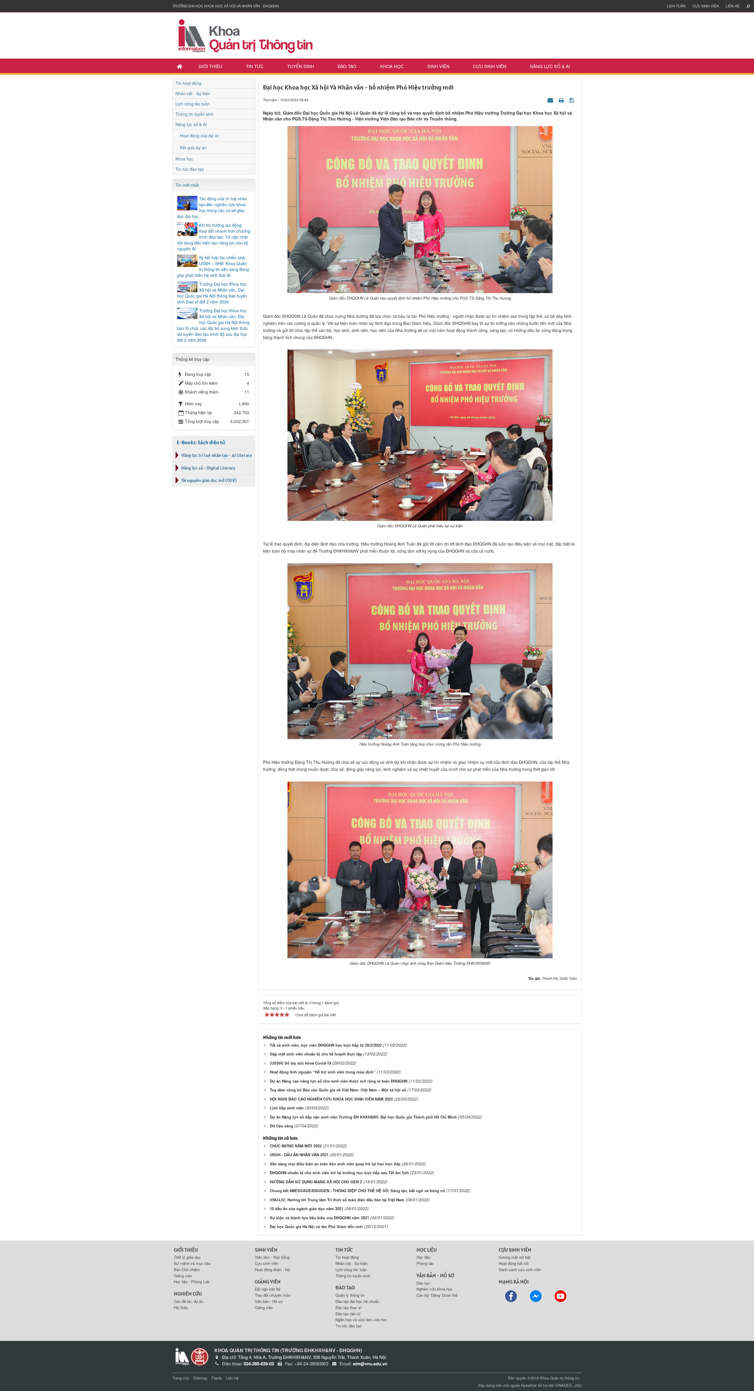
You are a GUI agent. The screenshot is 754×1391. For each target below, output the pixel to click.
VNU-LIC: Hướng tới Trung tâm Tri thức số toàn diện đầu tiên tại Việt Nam (337, 1199)
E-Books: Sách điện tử (201, 442)
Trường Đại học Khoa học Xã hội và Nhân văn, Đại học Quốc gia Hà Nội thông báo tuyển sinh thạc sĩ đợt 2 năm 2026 (212, 293)
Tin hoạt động (188, 83)
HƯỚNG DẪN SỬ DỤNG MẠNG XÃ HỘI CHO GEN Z (316, 1182)
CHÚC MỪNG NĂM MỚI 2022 (296, 1146)
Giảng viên (183, 1275)
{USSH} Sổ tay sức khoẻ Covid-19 (300, 1063)
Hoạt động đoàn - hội (272, 1269)
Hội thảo (181, 1307)
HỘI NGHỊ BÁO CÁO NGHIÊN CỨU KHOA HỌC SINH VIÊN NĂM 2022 (331, 1099)
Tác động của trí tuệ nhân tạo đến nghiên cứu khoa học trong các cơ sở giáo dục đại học (212, 207)
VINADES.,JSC (568, 1385)
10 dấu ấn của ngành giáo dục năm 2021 (306, 1208)
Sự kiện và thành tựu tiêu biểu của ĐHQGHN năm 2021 (319, 1217)
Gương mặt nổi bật (514, 1257)
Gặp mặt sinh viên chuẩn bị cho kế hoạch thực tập (316, 1054)
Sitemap (200, 1378)
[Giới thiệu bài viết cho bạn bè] (551, 100)
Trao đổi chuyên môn (272, 1295)
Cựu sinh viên (705, 5)
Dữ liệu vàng (281, 1126)
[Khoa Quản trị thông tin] (181, 1356)
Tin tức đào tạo (190, 169)
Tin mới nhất (187, 185)
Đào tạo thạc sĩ (348, 1307)
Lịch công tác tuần (193, 104)
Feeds (216, 1378)
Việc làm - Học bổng (272, 1257)
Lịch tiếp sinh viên (287, 1108)
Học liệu (423, 1257)
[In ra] (562, 100)
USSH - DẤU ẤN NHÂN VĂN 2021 (299, 1154)
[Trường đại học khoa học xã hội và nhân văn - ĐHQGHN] (200, 1356)
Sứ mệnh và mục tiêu (192, 1263)
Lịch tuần (676, 5)
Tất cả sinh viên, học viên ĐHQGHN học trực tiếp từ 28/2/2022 (326, 1045)
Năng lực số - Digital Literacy (208, 468)
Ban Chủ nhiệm (187, 1269)
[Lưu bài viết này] (572, 100)
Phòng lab (425, 1263)
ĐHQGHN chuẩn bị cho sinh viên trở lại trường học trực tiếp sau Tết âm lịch (339, 1172)
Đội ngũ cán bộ (267, 1289)
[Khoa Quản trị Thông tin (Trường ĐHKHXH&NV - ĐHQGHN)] (246, 35)
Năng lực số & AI (550, 66)
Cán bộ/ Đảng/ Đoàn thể (436, 1295)
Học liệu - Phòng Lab (191, 1281)
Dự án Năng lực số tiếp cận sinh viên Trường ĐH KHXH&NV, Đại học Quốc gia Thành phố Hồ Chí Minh (363, 1117)
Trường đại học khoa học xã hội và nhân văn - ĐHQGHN (225, 5)
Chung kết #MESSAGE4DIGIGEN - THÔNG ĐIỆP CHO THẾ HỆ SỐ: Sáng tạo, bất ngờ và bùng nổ (357, 1190)
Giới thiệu (210, 66)
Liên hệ (733, 5)
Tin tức (255, 66)
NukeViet (529, 1385)
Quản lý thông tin (350, 1295)
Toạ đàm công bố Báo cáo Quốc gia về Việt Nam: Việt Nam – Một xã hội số (338, 1090)
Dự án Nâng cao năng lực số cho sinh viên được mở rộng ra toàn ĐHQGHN (338, 1081)
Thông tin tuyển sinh (195, 114)
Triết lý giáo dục (187, 1257)
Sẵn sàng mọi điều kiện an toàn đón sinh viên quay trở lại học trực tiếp (335, 1164)
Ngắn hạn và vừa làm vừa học (361, 1319)
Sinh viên (438, 66)
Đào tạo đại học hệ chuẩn (357, 1301)
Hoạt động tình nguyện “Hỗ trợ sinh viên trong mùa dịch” (323, 1072)
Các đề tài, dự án (188, 1301)
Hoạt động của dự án (199, 135)
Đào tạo (347, 66)
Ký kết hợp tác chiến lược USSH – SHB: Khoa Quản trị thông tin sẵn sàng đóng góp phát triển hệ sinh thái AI (213, 266)
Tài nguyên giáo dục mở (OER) (209, 480)
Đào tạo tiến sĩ (348, 1313)
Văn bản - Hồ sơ (268, 1301)
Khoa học (392, 66)
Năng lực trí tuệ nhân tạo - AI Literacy (216, 455)
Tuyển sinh (300, 66)
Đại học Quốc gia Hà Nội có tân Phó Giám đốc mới (316, 1226)
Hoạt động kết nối (514, 1263)
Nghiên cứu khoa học (434, 1289)
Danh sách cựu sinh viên (520, 1269)
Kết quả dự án (193, 148)
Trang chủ (180, 1378)
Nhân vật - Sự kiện (193, 93)
